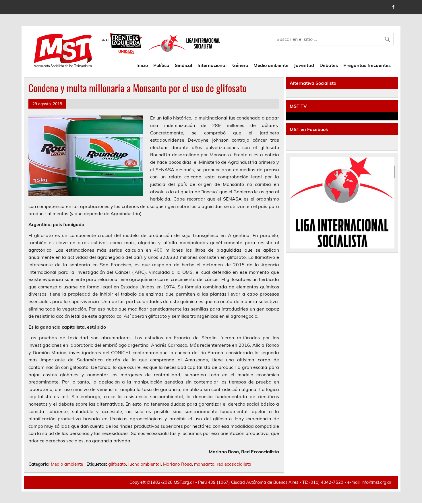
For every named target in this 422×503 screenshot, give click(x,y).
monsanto (204, 464)
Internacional (212, 65)
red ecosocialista (234, 464)
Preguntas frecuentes (367, 65)
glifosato (117, 464)
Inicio (142, 65)
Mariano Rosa (177, 464)
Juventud (304, 65)
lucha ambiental (144, 464)
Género (240, 65)
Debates (329, 65)
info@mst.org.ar (376, 482)
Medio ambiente (271, 65)
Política (161, 65)
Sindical (183, 65)
